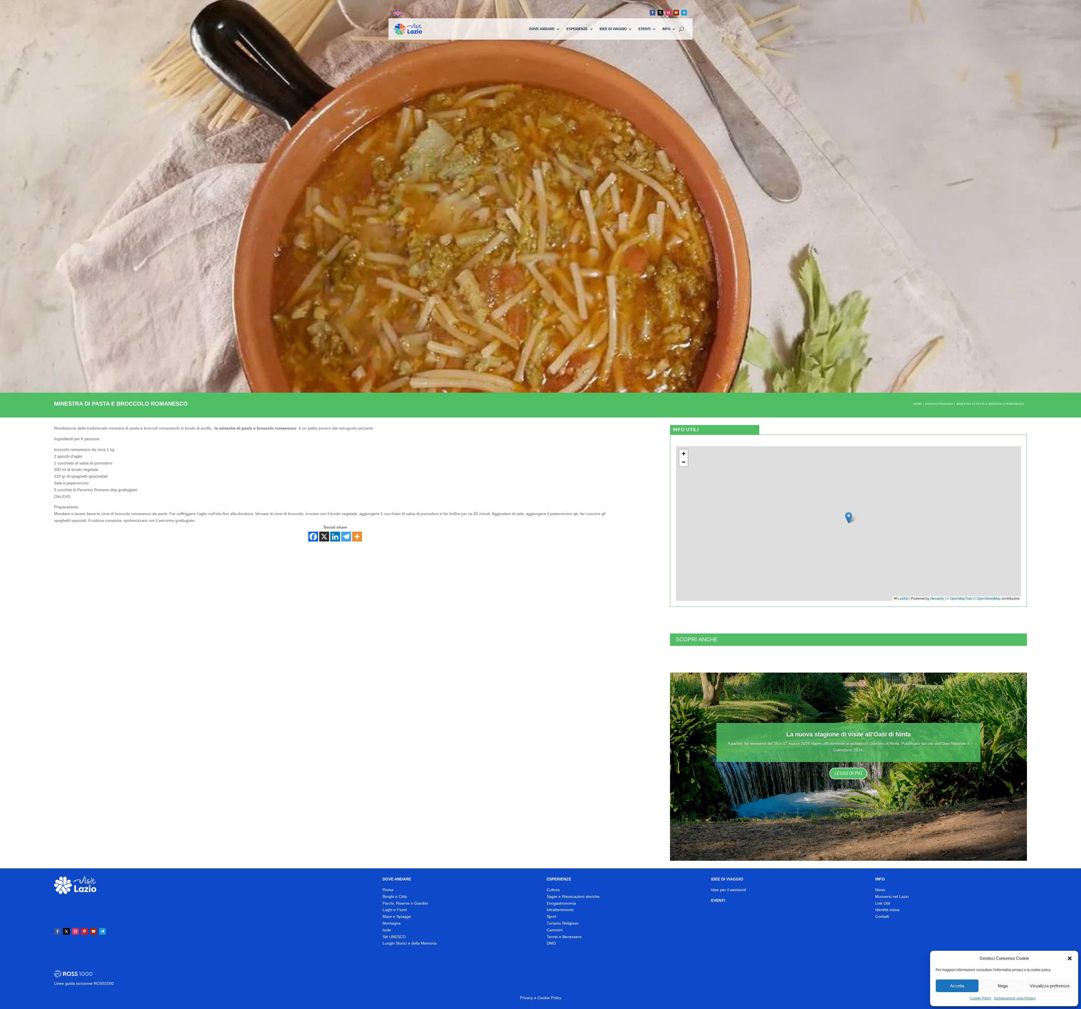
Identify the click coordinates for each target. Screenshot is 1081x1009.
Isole (387, 930)
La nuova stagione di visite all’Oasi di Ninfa (848, 734)
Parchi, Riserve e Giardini (405, 903)
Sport (551, 916)
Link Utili (882, 903)
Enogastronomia (561, 903)
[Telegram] (346, 536)
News (880, 889)
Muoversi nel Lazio (892, 896)
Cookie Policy (980, 998)
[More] (357, 536)
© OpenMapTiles (959, 598)
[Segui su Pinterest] (84, 931)
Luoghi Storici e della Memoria (410, 943)
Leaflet (902, 598)
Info (666, 29)
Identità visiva (887, 909)
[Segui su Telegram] (684, 12)
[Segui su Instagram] (668, 12)
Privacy (526, 997)
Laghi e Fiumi (395, 909)
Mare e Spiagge (397, 916)
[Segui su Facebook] (652, 12)
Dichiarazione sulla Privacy (1015, 998)
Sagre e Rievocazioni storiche (573, 896)
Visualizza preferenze (1049, 985)
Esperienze (577, 29)
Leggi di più (848, 773)
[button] (1070, 958)
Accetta (957, 985)
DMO (551, 943)
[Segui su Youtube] (676, 12)
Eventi (644, 29)
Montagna (392, 923)
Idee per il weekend (728, 889)
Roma (388, 889)
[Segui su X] (660, 12)
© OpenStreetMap (987, 598)
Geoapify (937, 598)
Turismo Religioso (563, 923)
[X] (324, 536)
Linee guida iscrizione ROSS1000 (84, 983)
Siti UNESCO (394, 936)
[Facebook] (313, 536)
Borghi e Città (395, 896)
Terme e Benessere (564, 936)
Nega (1003, 985)
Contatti (882, 916)
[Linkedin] (335, 536)
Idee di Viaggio (613, 29)
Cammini (554, 930)
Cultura (553, 889)
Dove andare (542, 29)
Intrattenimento (560, 909)
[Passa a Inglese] (398, 13)
